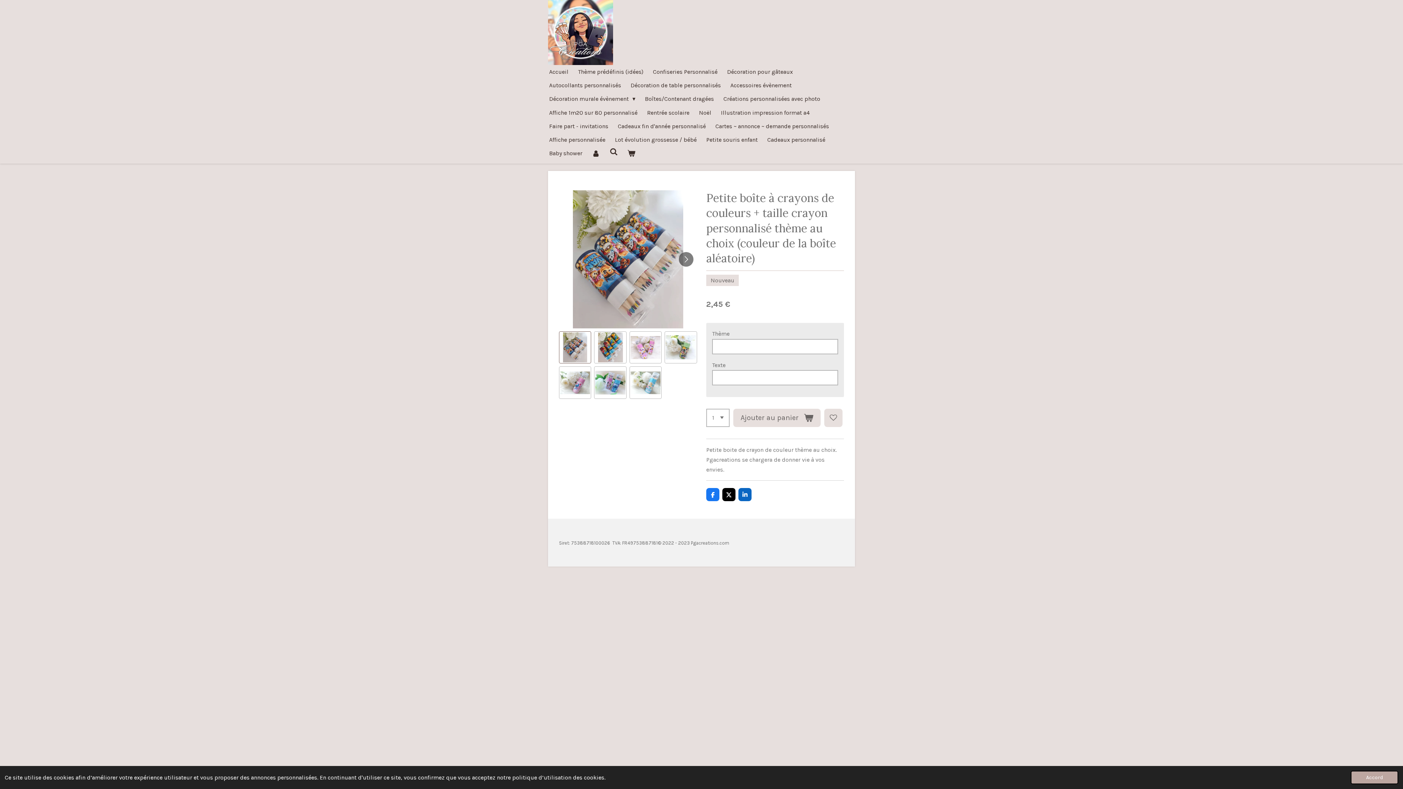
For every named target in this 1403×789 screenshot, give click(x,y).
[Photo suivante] (686, 259)
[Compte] (596, 153)
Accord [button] (1374, 777)
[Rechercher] (613, 151)
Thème (721, 333)
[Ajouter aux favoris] (833, 418)
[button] (575, 347)
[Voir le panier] (631, 153)
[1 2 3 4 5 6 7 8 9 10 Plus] (718, 418)
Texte (719, 365)
